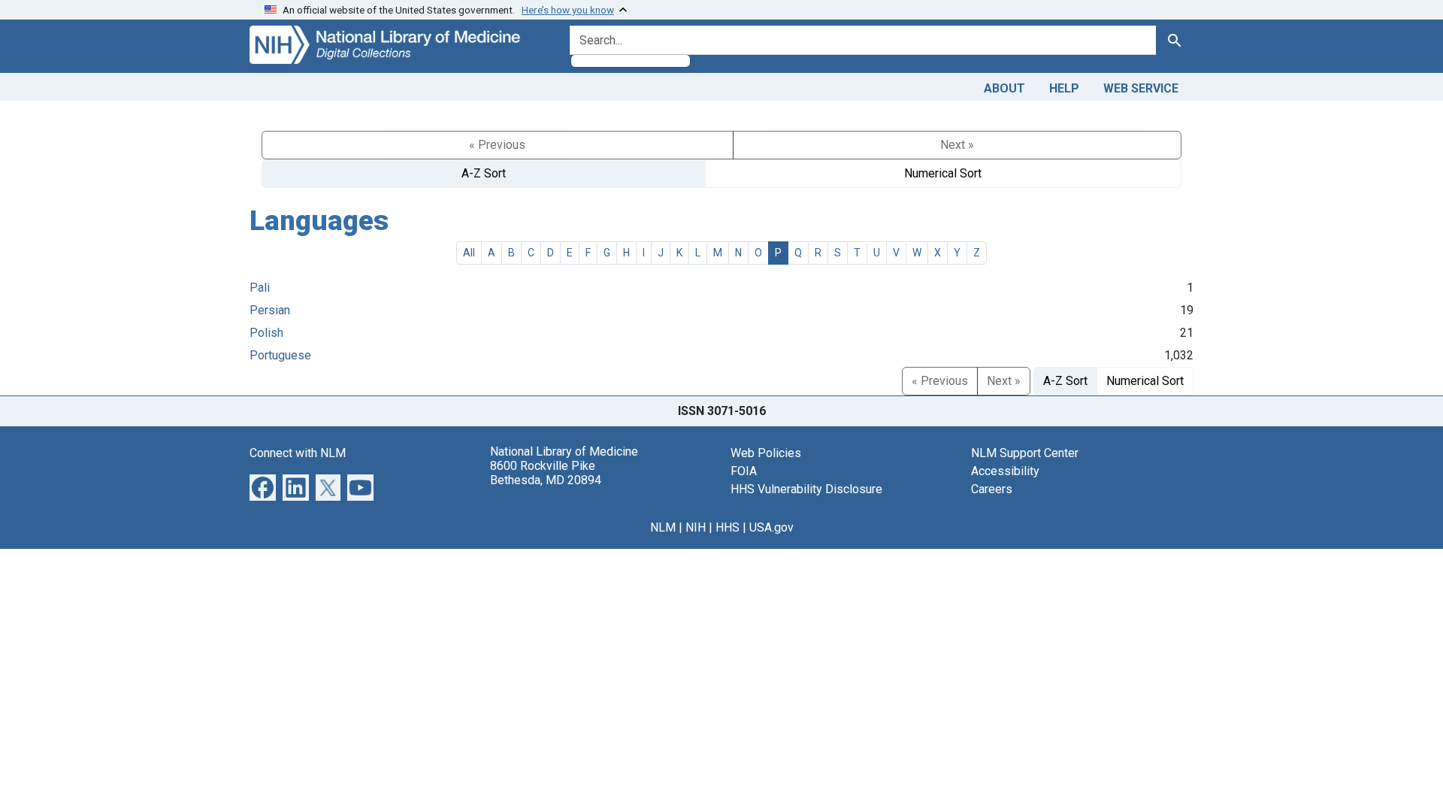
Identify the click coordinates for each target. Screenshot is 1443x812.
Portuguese (280, 355)
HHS (727, 527)
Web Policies (766, 453)
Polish (266, 333)
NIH (695, 527)
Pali (260, 287)
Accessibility (1005, 471)
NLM (663, 527)
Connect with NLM (298, 453)
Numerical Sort (943, 173)
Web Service (1140, 88)
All (469, 253)
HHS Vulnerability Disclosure (806, 489)
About (1004, 88)
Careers (991, 489)
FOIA (744, 471)
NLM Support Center (1024, 453)
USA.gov (771, 527)
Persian (270, 310)
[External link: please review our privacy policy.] (263, 486)
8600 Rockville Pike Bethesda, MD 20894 (545, 473)
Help (1064, 88)
